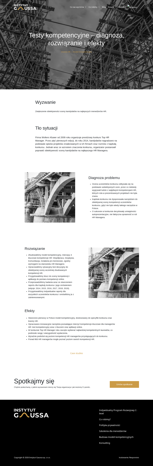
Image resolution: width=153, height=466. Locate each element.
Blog (104, 7)
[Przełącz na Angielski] (132, 7)
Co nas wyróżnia (77, 7)
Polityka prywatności (109, 425)
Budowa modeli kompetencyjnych (116, 437)
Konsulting (104, 442)
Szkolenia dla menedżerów (112, 431)
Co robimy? (105, 419)
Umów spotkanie (124, 384)
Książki (111, 7)
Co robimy (93, 7)
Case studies (76, 353)
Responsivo (134, 457)
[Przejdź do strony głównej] (25, 7)
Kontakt (122, 7)
